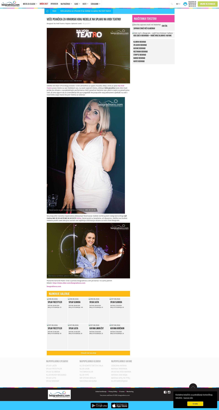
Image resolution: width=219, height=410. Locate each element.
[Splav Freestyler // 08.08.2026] (52, 299)
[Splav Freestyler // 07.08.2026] (52, 325)
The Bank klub (86, 372)
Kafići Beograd (139, 61)
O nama (121, 391)
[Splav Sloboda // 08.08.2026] (73, 299)
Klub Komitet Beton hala (91, 365)
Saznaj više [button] (188, 398)
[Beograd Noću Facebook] (165, 392)
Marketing (130, 391)
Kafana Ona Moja (119, 375)
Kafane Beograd (139, 48)
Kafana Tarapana (119, 368)
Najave (68, 23)
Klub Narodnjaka (119, 381)
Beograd (50, 23)
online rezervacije (207, 4)
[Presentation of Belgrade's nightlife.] (11, 3)
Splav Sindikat (52, 381)
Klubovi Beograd (139, 42)
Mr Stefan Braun (88, 378)
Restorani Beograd (140, 51)
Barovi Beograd (139, 58)
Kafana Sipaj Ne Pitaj (120, 378)
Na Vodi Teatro (59, 23)
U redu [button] (195, 404)
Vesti (84, 4)
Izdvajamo (94, 4)
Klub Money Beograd (56, 375)
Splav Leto (51, 378)
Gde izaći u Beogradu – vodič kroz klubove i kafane (152, 35)
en (179, 4)
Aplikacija (54, 4)
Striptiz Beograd (139, 54)
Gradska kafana (118, 365)
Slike (76, 4)
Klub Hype (84, 375)
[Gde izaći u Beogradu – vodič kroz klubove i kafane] (152, 33)
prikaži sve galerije (88, 353)
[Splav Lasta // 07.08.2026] (73, 325)
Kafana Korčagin (117, 328)
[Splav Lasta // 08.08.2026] (94, 299)
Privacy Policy (113, 391)
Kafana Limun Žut (96, 328)
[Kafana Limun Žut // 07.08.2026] (94, 325)
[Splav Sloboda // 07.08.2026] (115, 299)
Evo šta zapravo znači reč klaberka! (150, 27)
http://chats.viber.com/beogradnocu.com (69, 283)
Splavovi (74, 23)
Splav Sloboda (74, 302)
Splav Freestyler (55, 302)
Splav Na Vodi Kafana (121, 372)
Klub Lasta (84, 368)
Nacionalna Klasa (88, 381)
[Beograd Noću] (59, 394)
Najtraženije (65, 4)
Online (78, 218)
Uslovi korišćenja (100, 391)
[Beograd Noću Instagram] (169, 392)
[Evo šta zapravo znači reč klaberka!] (146, 24)
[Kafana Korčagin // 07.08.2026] (115, 325)
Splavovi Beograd (140, 45)
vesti (80, 23)
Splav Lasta (94, 302)
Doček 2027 (44, 4)
